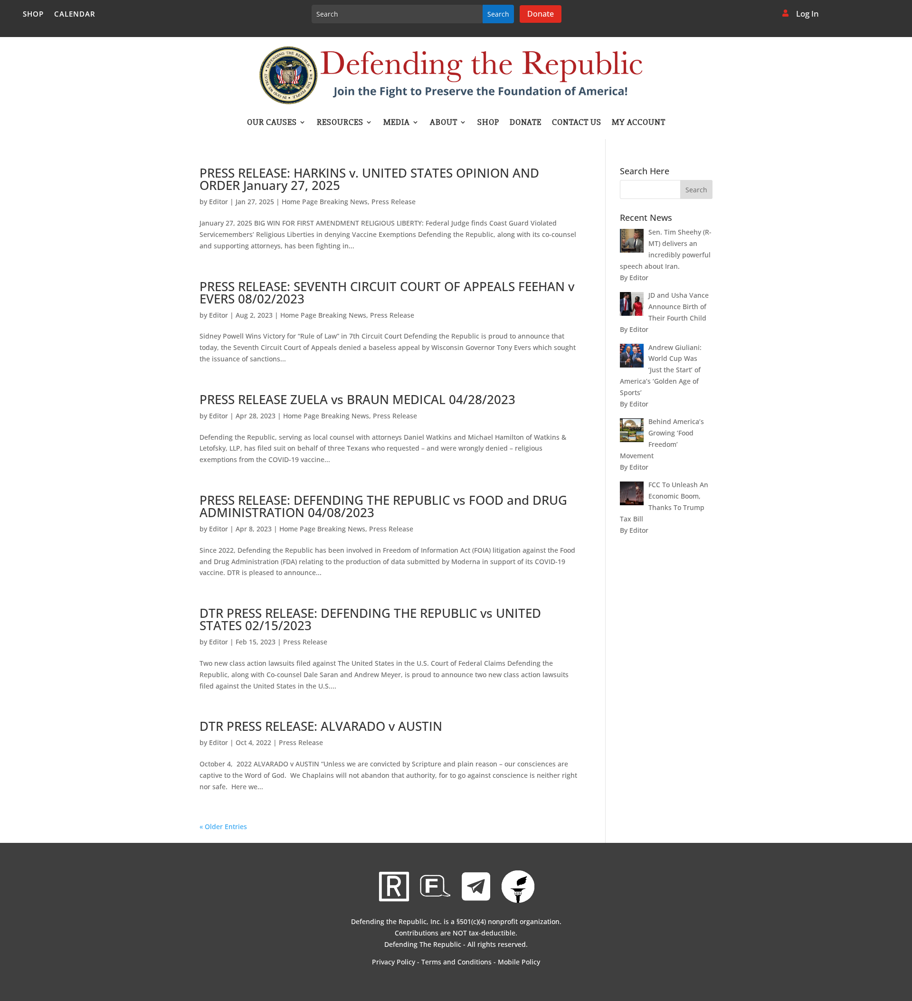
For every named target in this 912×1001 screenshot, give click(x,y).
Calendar (74, 14)
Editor (218, 201)
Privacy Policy (393, 961)
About (443, 123)
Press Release (393, 201)
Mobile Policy (519, 961)
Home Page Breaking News (325, 201)
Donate (540, 14)
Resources (340, 123)
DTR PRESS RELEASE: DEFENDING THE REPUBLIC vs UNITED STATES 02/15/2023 (370, 619)
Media (396, 123)
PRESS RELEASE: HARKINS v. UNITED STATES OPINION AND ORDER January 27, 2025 (369, 179)
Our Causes (272, 123)
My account (638, 123)
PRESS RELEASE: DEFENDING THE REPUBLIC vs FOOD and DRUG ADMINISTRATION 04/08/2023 (383, 506)
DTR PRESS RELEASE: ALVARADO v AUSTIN (321, 726)
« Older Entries (223, 826)
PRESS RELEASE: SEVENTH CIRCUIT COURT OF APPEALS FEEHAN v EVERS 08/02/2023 (387, 292)
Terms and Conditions (456, 961)
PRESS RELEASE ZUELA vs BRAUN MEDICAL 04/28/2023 (357, 399)
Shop (33, 14)
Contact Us (576, 123)
